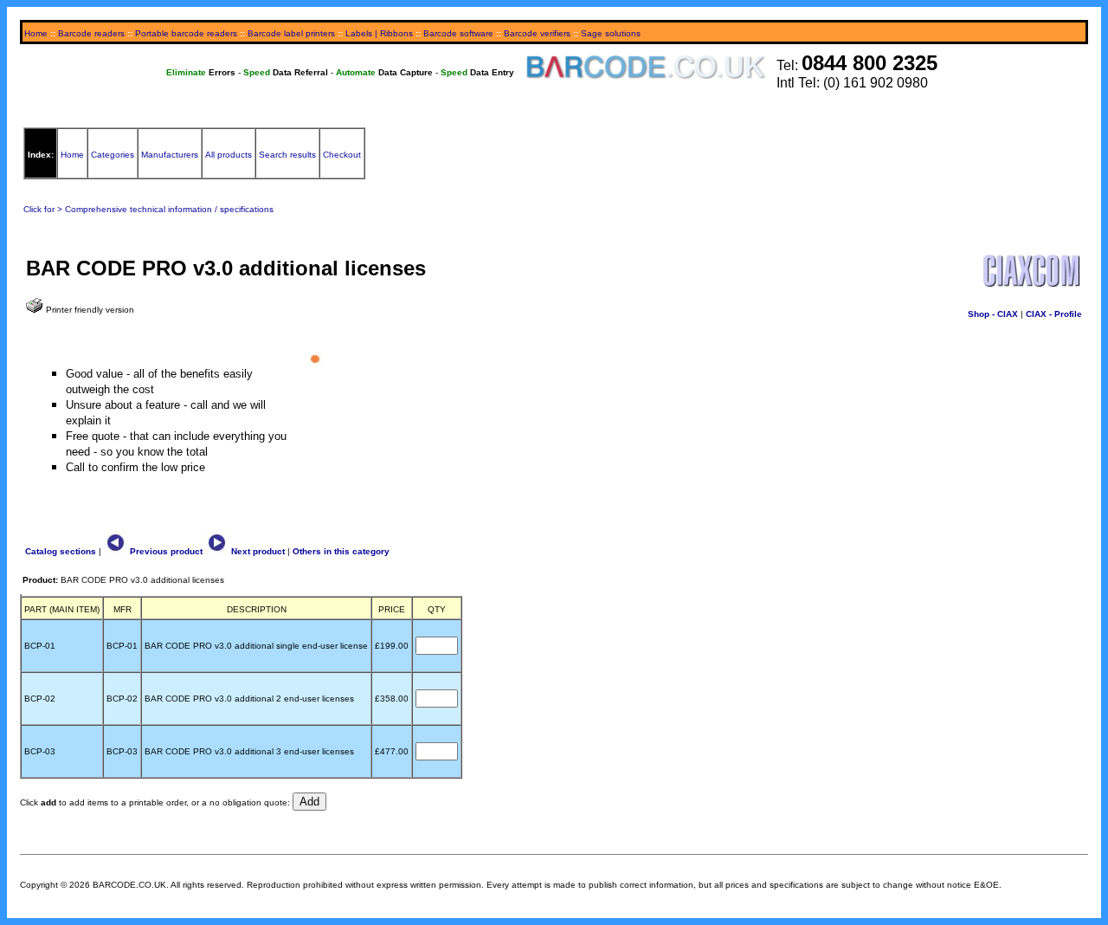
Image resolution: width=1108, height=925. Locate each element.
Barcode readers (91, 33)
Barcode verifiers (537, 33)
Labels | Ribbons (379, 33)
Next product (257, 551)
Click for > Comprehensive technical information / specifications (148, 209)
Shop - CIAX (993, 314)
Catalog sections (60, 551)
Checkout (342, 154)
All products (228, 154)
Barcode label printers (291, 33)
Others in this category (341, 551)
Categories (112, 154)
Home (36, 33)
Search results (287, 154)
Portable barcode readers (186, 33)
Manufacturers (169, 154)
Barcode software (458, 33)
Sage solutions (611, 33)
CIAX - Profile (1054, 314)
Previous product (165, 551)
